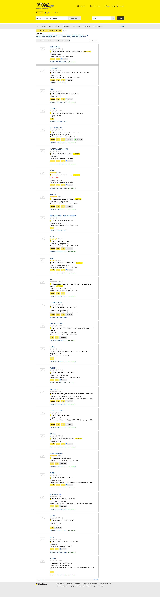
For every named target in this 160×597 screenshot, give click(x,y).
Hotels (77, 26)
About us (77, 583)
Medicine (87, 26)
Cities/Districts (45, 41)
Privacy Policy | (105, 583)
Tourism (67, 26)
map (58, 58)
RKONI (52, 516)
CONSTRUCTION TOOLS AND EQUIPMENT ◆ (50, 35)
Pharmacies (98, 26)
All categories (72, 62)
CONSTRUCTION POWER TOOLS (58, 62)
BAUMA (52, 434)
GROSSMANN (55, 47)
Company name (73, 18)
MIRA (52, 258)
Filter (38, 41)
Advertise (69, 583)
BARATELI (53, 558)
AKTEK (52, 473)
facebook (65, 58)
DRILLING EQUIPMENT (79, 37)
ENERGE (53, 194)
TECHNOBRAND (56, 128)
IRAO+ (52, 237)
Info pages (94, 583)
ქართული (107, 6)
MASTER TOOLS (56, 389)
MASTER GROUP (56, 323)
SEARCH (122, 18)
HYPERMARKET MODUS (59, 149)
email (58, 80)
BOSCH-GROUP (56, 303)
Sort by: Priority (64, 41)
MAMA (52, 347)
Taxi (59, 26)
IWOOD (52, 368)
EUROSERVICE (55, 68)
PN (51, 279)
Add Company (96, 6)
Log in (122, 26)
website (53, 58)
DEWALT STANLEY (56, 411)
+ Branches (86, 51)
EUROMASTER (55, 494)
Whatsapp (79, 139)
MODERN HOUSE (56, 453)
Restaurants (48, 26)
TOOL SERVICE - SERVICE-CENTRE (63, 216)
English (114, 6)
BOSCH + (53, 109)
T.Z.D (52, 537)
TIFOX (52, 89)
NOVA (52, 170)
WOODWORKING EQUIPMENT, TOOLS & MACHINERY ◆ (54, 37)
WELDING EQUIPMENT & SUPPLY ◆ (76, 35)
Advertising (82, 6)
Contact (85, 583)
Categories (55, 41)
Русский (121, 6)
